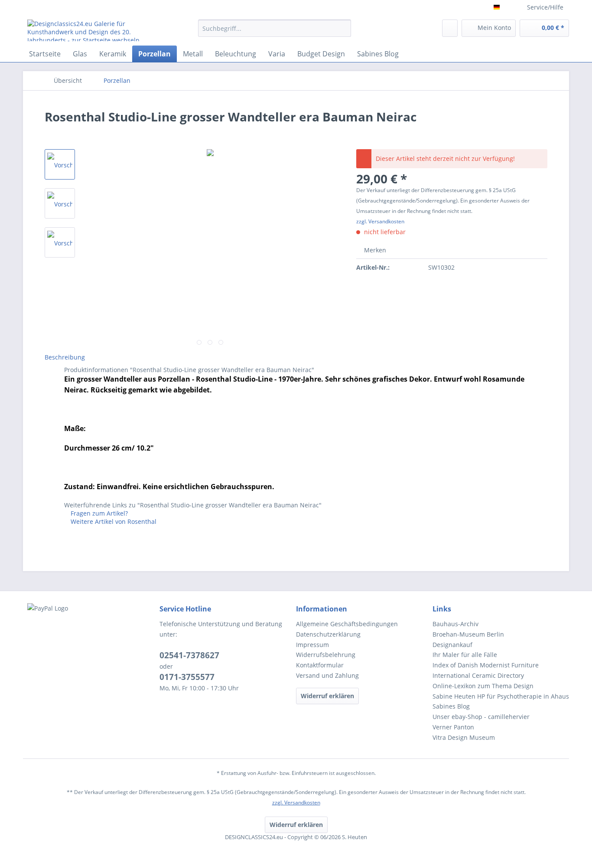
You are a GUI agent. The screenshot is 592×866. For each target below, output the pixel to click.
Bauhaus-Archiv (455, 624)
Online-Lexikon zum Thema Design (483, 686)
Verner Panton (453, 727)
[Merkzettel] (450, 28)
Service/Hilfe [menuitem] (545, 7)
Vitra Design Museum (464, 737)
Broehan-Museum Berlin (468, 634)
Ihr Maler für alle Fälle (465, 654)
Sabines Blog (451, 706)
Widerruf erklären (327, 696)
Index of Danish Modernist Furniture (486, 665)
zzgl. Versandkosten (380, 221)
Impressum (312, 645)
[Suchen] (343, 28)
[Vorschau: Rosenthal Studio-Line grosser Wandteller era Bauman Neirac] (60, 203)
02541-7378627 (189, 655)
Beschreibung (65, 357)
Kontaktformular (320, 665)
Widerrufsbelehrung (325, 654)
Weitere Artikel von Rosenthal (112, 521)
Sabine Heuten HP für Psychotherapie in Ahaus (501, 696)
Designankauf (452, 645)
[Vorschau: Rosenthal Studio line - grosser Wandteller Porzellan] (60, 164)
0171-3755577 (187, 677)
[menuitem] (274, 32)
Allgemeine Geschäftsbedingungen (347, 624)
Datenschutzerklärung (328, 634)
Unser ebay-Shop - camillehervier (481, 716)
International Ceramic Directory (478, 675)
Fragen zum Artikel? (98, 513)
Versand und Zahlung (327, 675)
